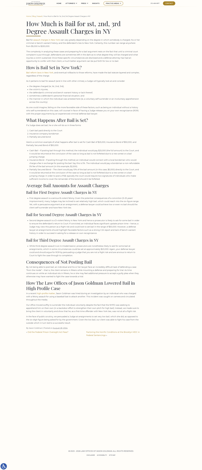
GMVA (154, 148)
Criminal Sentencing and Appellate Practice (103, 439)
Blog (34, 16)
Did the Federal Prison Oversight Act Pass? (48, 332)
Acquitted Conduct (160, 88)
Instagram (156, 438)
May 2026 (155, 66)
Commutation (157, 101)
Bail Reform (156, 98)
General (155, 141)
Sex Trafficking (158, 211)
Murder (155, 168)
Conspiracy (156, 104)
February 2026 (157, 73)
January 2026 (157, 76)
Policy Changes (158, 180)
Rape (153, 189)
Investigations (158, 161)
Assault (39, 16)
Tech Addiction (158, 224)
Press (130, 429)
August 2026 (157, 63)
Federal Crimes (158, 131)
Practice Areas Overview (95, 429)
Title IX (155, 228)
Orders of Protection (161, 177)
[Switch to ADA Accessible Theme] (4, 466)
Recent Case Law (159, 192)
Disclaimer (91, 455)
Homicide (155, 155)
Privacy (130, 408)
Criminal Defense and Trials (96, 435)
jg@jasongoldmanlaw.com (87, 389)
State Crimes (157, 221)
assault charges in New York (46, 40)
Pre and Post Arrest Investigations (100, 432)
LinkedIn (155, 434)
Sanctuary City (158, 196)
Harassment (157, 151)
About (131, 432)
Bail (153, 94)
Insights (95, 3)
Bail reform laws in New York (39, 72)
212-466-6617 (155, 3)
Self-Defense (157, 202)
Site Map (112, 455)
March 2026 (156, 69)
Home (59, 3)
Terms (134, 408)
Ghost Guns (157, 145)
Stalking (155, 218)
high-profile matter (46, 293)
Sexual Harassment (160, 214)
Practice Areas (112, 3)
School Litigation (159, 199)
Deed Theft (156, 113)
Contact (169, 3)
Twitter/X (156, 429)
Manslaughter (158, 164)
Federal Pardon (158, 135)
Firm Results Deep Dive (161, 138)
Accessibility (102, 455)
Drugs (154, 122)
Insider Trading (158, 158)
